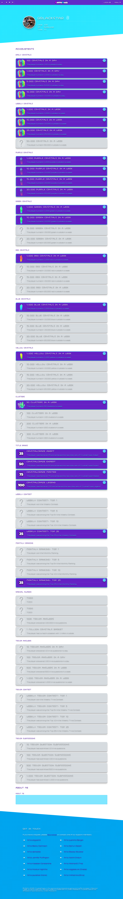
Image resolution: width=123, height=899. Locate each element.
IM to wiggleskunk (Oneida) (75, 869)
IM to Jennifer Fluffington (38, 857)
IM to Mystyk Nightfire (37, 869)
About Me (20, 793)
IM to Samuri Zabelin (73, 846)
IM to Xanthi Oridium (72, 857)
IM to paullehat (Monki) (37, 875)
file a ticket (52, 835)
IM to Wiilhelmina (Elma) (74, 875)
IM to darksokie (34, 852)
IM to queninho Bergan (73, 840)
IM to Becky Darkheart (37, 846)
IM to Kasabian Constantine (39, 863)
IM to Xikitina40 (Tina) (73, 863)
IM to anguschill (34, 840)
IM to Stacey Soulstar (73, 852)
